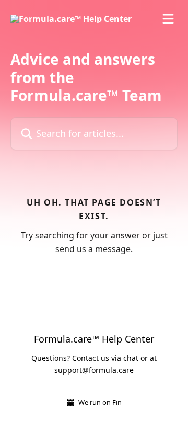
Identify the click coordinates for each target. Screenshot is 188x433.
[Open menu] (168, 19)
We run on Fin (100, 402)
